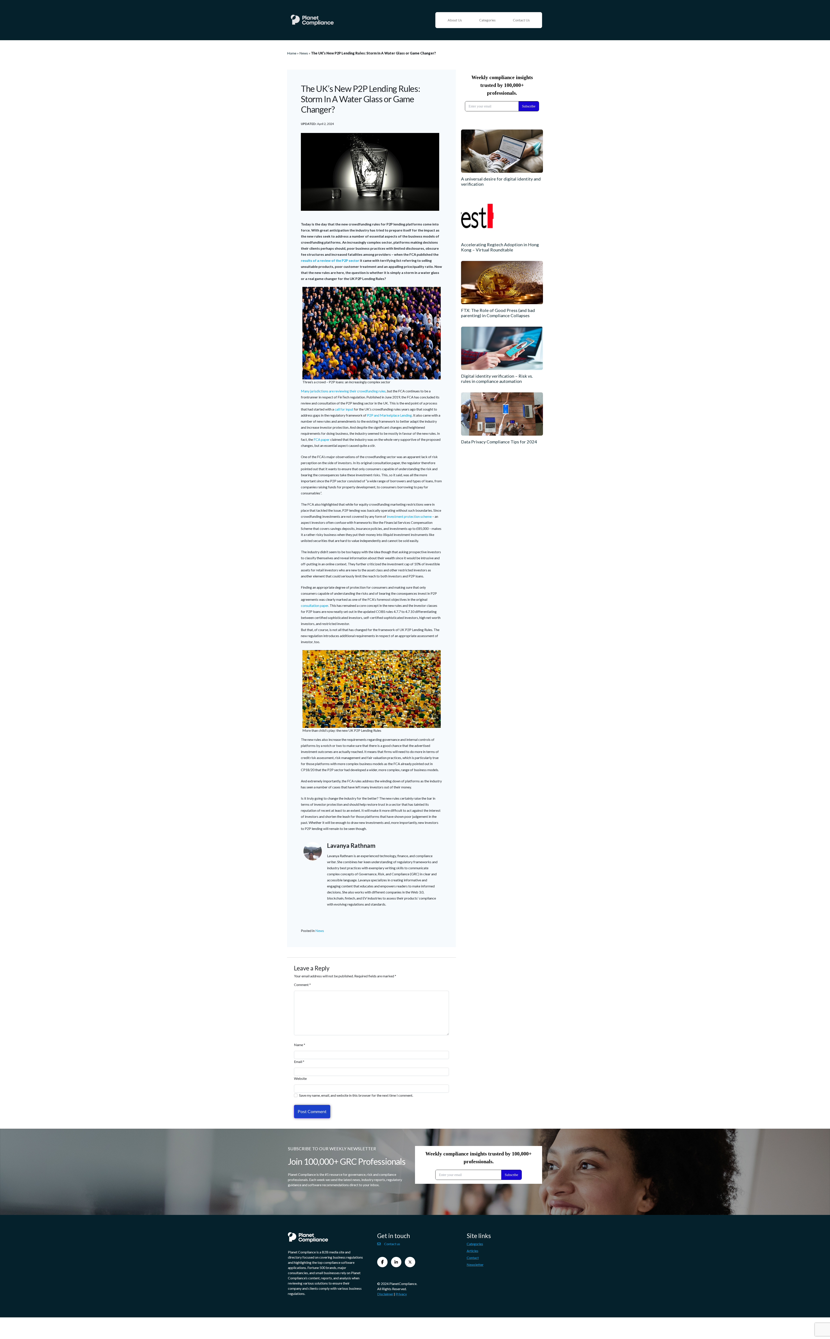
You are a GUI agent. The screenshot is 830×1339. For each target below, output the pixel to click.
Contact (473, 1257)
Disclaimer (385, 1294)
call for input (344, 409)
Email (299, 1061)
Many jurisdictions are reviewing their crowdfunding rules (343, 391)
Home (291, 53)
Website (300, 1078)
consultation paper (314, 605)
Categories (487, 20)
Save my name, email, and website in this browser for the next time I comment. (356, 1095)
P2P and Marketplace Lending (389, 415)
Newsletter (475, 1264)
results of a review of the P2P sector (330, 260)
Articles (472, 1250)
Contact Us (521, 20)
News (303, 53)
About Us (455, 20)
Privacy (401, 1294)
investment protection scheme (409, 516)
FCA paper (322, 439)
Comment (302, 985)
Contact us (392, 1244)
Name (299, 1045)
